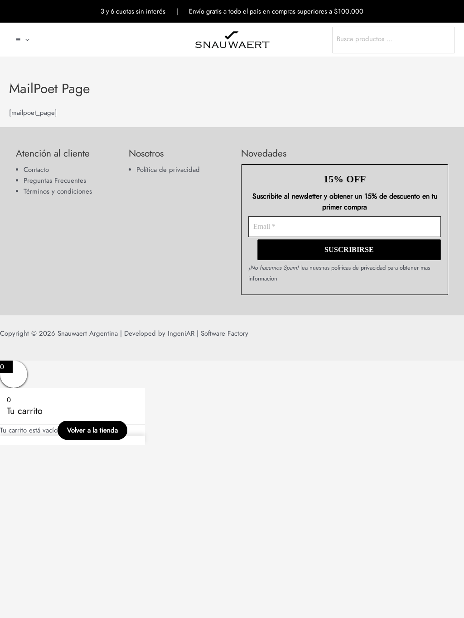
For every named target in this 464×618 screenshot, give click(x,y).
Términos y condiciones (58, 191)
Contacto (36, 169)
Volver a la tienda (92, 430)
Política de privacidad (168, 169)
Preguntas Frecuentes (55, 180)
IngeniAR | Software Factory (206, 333)
